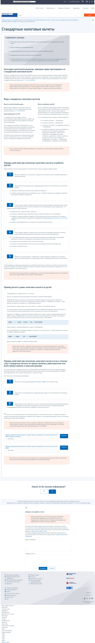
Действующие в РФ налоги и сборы (46, 20)
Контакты (85, 8)
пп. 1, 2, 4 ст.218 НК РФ (28, 80)
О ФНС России (39, 8)
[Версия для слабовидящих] (65, 1)
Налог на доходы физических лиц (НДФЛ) (66, 20)
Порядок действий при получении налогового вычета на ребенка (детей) (32, 51)
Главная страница (6, 20)
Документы (76, 8)
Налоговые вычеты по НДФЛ (9, 21)
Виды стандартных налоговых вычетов (22, 47)
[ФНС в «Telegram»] (92, 1)
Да (52, 491)
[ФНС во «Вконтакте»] (87, 1)
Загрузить (64, 435)
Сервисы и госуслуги (64, 8)
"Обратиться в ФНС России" (39, 531)
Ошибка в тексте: (30, 553)
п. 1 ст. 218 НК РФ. (20, 111)
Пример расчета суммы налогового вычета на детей (26, 55)
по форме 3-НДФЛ (40, 382)
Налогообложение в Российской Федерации (24, 20)
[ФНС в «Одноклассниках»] (89, 1)
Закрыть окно (6, 642)
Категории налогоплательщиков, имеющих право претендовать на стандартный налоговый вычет (37, 42)
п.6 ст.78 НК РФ (41, 426)
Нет (44, 491)
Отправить (43, 568)
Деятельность (51, 8)
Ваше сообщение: (30, 539)
